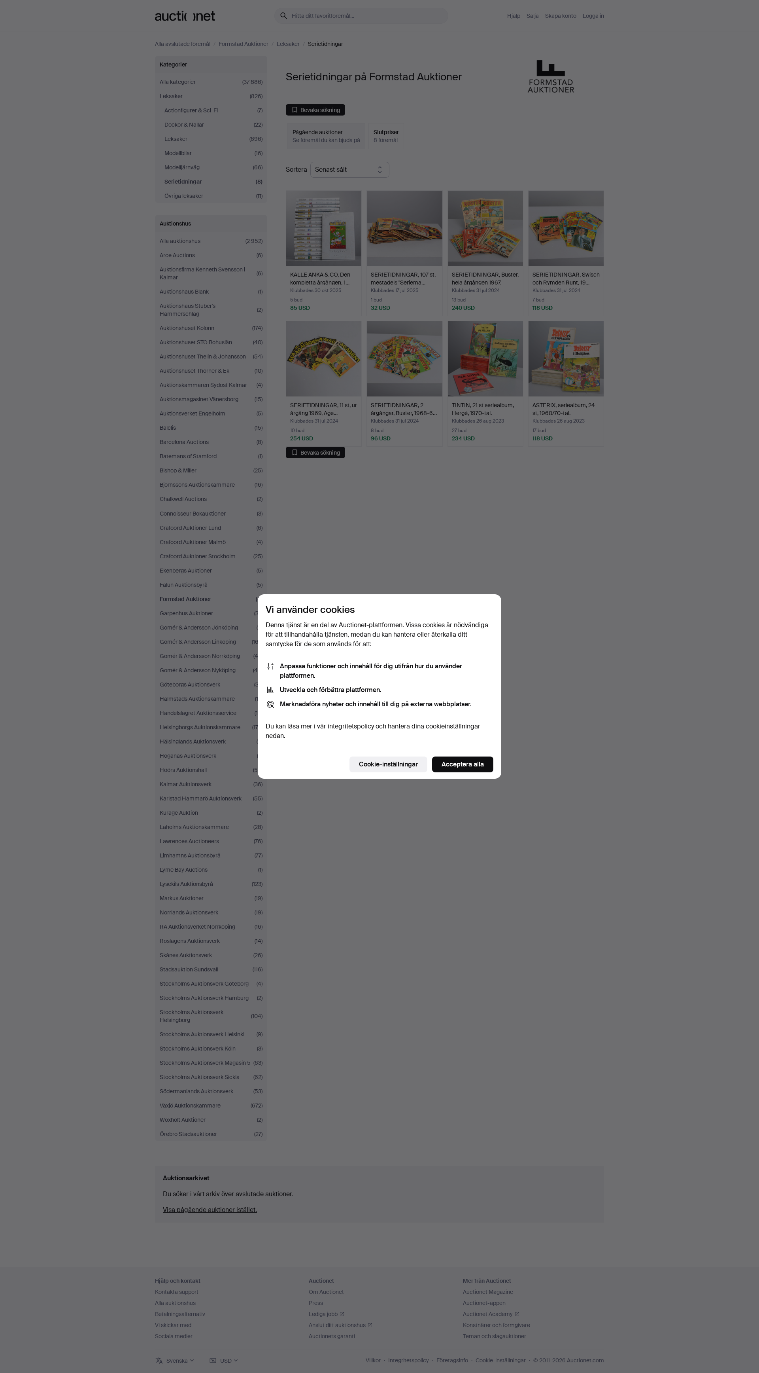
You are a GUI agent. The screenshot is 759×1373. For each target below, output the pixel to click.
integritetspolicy (351, 726)
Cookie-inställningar (388, 764)
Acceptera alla (463, 764)
